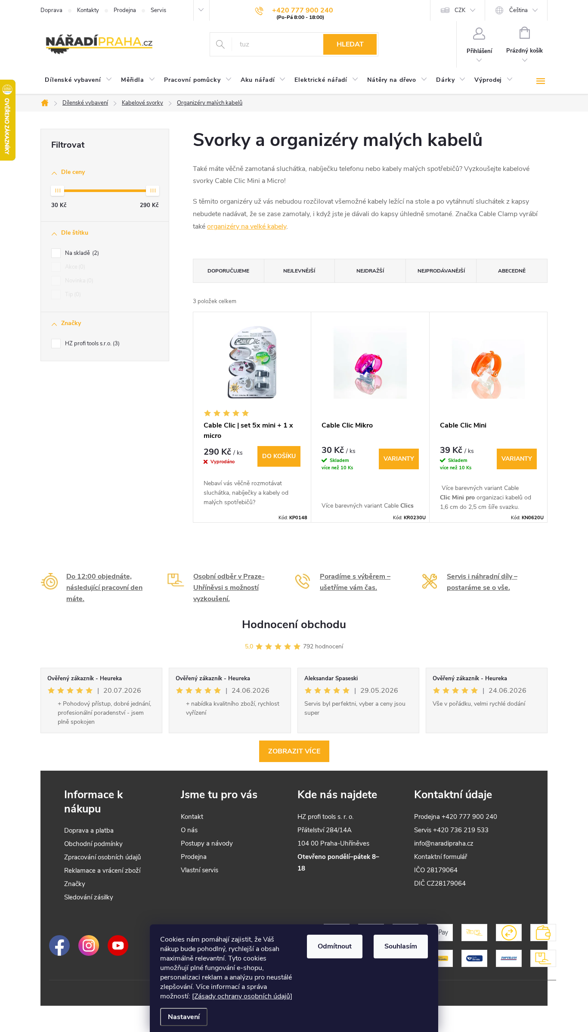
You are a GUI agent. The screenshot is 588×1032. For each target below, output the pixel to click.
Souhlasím (400, 946)
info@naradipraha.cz (443, 843)
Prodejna (125, 10)
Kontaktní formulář (440, 856)
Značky (74, 884)
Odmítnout (335, 946)
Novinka (78, 281)
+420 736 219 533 (461, 830)
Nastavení (184, 1017)
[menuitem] (78, 80)
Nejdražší (370, 270)
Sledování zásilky (88, 897)
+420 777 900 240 (469, 816)
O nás (189, 830)
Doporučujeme (228, 270)
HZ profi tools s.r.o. (91, 343)
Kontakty (88, 10)
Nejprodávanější (441, 270)
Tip (72, 294)
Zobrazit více (294, 751)
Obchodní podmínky (93, 844)
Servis (158, 10)
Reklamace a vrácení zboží (102, 870)
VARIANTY (399, 459)
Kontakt (192, 816)
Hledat (350, 44)
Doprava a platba (89, 830)
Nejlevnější (299, 270)
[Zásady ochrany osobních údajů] (242, 996)
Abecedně (512, 270)
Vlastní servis (199, 870)
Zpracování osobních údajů (102, 857)
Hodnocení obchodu (294, 624)
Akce (74, 267)
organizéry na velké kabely (246, 226)
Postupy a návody (207, 843)
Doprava (51, 10)
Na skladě (81, 253)
